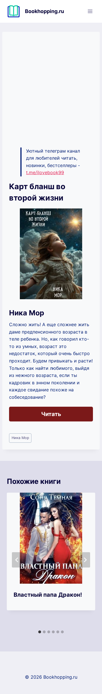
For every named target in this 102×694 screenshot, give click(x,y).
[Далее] (85, 560)
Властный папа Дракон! (48, 594)
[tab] (39, 631)
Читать (51, 414)
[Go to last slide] (17, 560)
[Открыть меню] (90, 11)
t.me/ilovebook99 (45, 172)
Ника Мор (20, 438)
